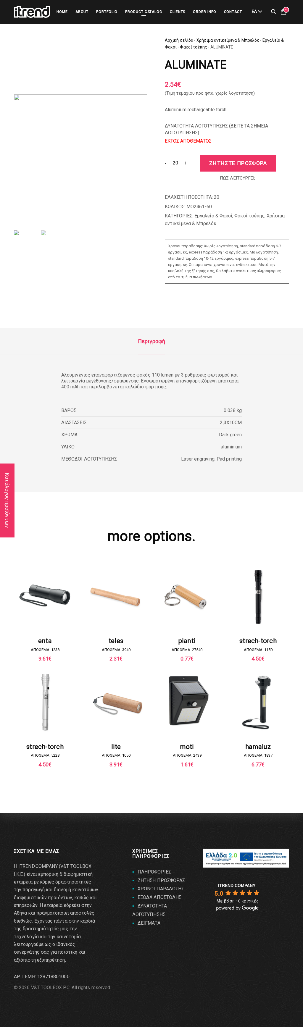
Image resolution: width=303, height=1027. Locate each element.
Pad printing (229, 459)
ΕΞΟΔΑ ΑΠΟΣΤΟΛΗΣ (159, 897)
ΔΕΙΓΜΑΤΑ (149, 923)
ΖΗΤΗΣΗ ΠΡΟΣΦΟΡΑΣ (161, 880)
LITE (116, 746)
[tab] (151, 341)
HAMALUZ (258, 746)
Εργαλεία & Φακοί (213, 216)
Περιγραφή (151, 341)
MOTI (187, 746)
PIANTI (187, 641)
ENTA (45, 641)
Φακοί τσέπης (193, 47)
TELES (116, 641)
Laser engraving (198, 459)
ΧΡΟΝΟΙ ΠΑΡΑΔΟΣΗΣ (161, 889)
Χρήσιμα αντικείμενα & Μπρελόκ (227, 40)
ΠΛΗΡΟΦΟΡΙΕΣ (154, 872)
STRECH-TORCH (258, 641)
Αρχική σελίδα (179, 40)
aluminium (231, 447)
